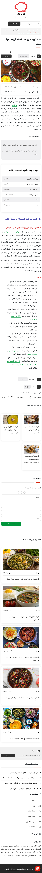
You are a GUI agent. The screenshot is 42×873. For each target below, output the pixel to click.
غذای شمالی (23, 379)
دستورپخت (27, 30)
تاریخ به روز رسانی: (35, 393)
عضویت (8, 755)
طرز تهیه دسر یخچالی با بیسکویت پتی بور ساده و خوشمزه (31, 429)
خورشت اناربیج (32, 354)
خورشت (14, 105)
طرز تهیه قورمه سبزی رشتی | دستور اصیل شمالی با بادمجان (23, 618)
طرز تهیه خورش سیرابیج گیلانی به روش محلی (24, 738)
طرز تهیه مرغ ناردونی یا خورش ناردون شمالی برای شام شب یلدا (22, 699)
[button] (37, 868)
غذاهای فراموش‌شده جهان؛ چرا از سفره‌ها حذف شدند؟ (20, 778)
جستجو (15, 24)
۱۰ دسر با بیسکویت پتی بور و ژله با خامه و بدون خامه (21, 783)
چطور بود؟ (19, 397)
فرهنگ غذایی (30, 821)
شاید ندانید (31, 827)
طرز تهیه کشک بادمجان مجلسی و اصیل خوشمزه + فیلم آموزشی (31, 459)
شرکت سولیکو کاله (13, 869)
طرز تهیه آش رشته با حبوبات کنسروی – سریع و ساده (21, 772)
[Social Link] (33, 750)
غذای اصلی (16, 30)
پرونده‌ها (32, 805)
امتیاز (39, 488)
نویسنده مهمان (23, 56)
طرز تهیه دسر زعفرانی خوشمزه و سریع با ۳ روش (23, 788)
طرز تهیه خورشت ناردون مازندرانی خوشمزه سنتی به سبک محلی (22, 659)
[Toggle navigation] (3, 23)
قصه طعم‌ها (32, 816)
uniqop (27, 387)
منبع (33, 387)
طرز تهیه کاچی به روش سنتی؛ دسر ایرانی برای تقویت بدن (11, 429)
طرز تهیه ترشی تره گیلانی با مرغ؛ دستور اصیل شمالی (22, 579)
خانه (37, 30)
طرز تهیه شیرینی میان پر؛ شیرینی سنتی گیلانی (18, 145)
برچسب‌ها (32, 379)
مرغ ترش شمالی (14, 350)
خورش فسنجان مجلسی (12, 231)
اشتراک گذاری (37, 397)
